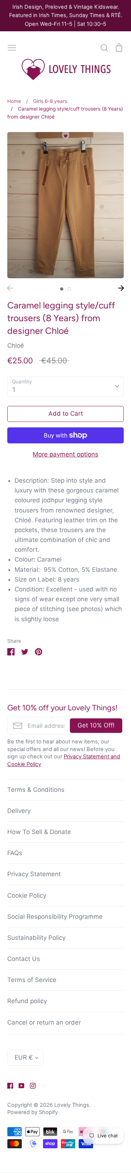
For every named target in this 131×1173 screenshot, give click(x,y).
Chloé (15, 345)
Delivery (19, 810)
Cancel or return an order (44, 1022)
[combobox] (65, 386)
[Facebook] (7, 1085)
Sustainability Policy (36, 937)
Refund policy (27, 1001)
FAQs (14, 853)
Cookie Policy (26, 895)
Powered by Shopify (32, 1112)
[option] (65, 205)
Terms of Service (31, 980)
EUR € (24, 1057)
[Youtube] (18, 1085)
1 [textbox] (13, 389)
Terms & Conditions (35, 789)
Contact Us (23, 958)
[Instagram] (30, 1085)
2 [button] (69, 289)
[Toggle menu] (12, 47)
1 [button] (61, 289)
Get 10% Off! (96, 725)
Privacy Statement (34, 874)
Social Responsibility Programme (55, 916)
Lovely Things (71, 1105)
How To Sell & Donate (39, 831)
